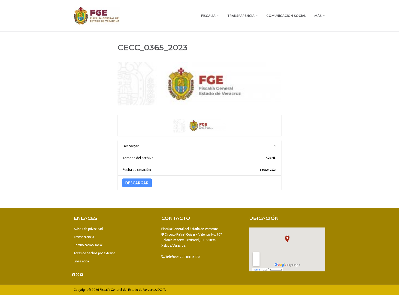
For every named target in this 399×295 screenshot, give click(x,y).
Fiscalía (208, 16)
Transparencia (241, 16)
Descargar (137, 183)
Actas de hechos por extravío (94, 253)
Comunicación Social (286, 16)
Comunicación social (88, 245)
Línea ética (81, 261)
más (318, 16)
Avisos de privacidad (88, 229)
